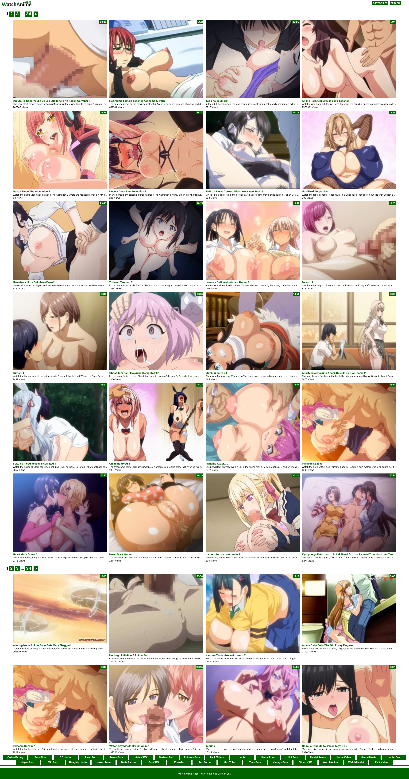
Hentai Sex (394, 757)
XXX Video (381, 762)
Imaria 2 (211, 746)
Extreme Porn (192, 757)
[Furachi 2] (349, 278)
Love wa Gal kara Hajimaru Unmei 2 (228, 282)
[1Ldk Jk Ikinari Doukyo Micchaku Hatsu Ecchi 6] (253, 188)
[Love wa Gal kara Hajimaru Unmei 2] (253, 278)
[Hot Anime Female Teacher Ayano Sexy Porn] (156, 97)
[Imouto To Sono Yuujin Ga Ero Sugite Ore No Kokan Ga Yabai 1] (60, 97)
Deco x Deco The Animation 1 (127, 191)
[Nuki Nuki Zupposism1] (349, 188)
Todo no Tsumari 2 (121, 282)
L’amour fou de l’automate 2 (223, 554)
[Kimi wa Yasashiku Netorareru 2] (253, 652)
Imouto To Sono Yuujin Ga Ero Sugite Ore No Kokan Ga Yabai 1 (51, 100)
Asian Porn (91, 757)
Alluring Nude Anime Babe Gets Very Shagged (42, 645)
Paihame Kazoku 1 (313, 463)
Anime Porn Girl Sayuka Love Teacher (325, 100)
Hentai (242, 757)
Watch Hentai (356, 762)
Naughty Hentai (78, 762)
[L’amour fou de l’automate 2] (253, 551)
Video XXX (305, 762)
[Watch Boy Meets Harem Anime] (156, 742)
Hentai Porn (267, 757)
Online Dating (15, 757)
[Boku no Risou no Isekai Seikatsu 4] (60, 460)
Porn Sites (40, 757)
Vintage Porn (280, 762)
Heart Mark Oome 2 (25, 554)
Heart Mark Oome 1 (121, 554)
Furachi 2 (307, 282)
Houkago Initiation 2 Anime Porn (129, 655)
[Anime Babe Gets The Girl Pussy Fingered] (349, 641)
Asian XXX (141, 757)
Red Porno (205, 762)
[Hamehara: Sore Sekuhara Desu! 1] (60, 278)
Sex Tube (229, 762)
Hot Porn (293, 757)
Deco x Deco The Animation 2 (31, 191)
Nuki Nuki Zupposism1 (316, 191)
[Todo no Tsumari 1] (253, 97)
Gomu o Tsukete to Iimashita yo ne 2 (324, 746)
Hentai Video (343, 757)
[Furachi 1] (60, 369)
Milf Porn (53, 762)
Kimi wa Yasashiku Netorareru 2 (226, 655)
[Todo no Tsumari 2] (156, 278)
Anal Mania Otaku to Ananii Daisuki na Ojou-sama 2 (334, 373)
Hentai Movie (368, 757)
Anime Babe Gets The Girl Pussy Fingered (328, 645)
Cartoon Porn (166, 757)
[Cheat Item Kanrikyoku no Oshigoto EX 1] (156, 369)
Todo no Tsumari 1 (217, 100)
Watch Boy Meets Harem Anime (129, 746)
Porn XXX (154, 762)
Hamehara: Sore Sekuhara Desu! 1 (34, 282)
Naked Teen (104, 762)
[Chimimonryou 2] (156, 460)
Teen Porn (255, 762)
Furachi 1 (18, 373)
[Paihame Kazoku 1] (349, 460)
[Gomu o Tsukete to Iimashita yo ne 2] (349, 742)
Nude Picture (128, 762)
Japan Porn (27, 762)
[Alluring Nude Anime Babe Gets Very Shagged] (60, 641)
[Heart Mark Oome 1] (156, 551)
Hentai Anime (318, 757)
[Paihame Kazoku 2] (253, 460)
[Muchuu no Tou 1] (253, 369)
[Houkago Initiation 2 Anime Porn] (156, 652)
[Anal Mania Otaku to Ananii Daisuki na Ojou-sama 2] (349, 369)
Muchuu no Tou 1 (216, 373)
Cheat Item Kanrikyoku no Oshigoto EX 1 (134, 373)
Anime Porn (116, 757)
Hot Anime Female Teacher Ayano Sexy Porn (137, 100)
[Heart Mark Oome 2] (60, 551)
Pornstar (179, 762)
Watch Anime (331, 762)
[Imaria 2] (253, 742)
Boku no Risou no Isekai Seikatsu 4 (34, 463)
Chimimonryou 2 (119, 463)
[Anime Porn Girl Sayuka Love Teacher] (349, 97)
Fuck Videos (217, 757)
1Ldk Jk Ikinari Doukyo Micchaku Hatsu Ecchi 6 (235, 191)
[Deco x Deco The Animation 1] (156, 188)
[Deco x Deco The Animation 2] (60, 188)
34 (28, 14)
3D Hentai (65, 757)
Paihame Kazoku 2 (217, 463)
